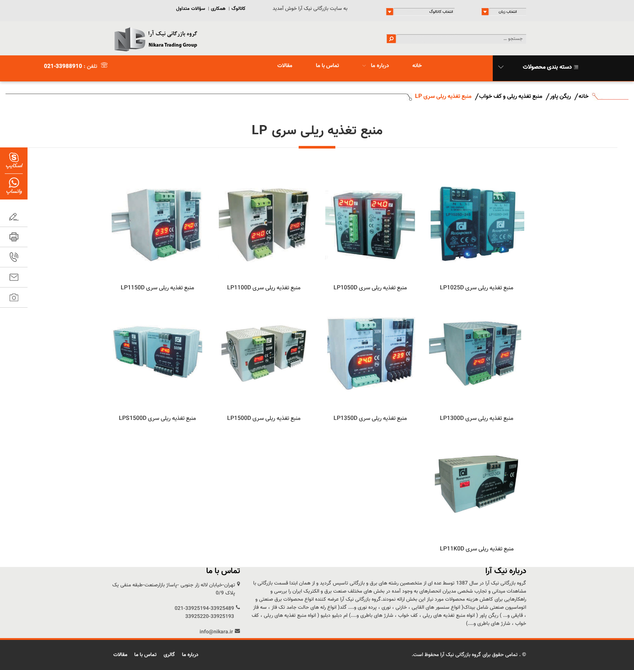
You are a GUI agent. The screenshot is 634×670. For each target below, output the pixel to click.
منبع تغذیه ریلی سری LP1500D (263, 418)
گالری (169, 655)
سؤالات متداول (190, 8)
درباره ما (379, 66)
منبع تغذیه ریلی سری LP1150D (157, 288)
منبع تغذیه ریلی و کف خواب (510, 96)
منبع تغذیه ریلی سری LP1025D (476, 288)
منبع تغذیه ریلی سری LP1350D (370, 418)
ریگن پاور (560, 96)
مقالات (284, 66)
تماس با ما (327, 66)
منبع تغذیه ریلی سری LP (443, 96)
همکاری (218, 8)
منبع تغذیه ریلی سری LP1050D (370, 288)
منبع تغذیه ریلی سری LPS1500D (157, 418)
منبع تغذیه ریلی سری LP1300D (476, 418)
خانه (417, 66)
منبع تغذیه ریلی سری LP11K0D (477, 549)
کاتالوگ (238, 8)
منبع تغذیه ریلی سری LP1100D (263, 288)
